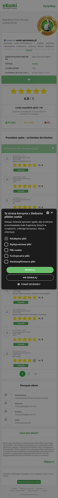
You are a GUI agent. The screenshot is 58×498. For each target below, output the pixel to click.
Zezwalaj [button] (30, 269)
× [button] (52, 213)
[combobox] (47, 212)
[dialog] (29, 249)
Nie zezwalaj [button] (30, 277)
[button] (29, 284)
